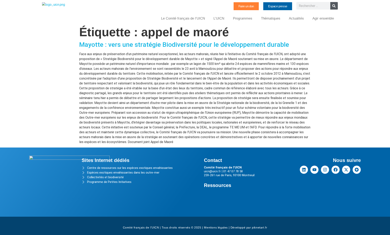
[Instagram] (325, 170)
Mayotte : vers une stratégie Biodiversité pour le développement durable (184, 44)
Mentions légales (216, 227)
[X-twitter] (346, 170)
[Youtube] (314, 170)
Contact (213, 160)
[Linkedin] (304, 170)
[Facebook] (336, 170)
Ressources (217, 185)
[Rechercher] (334, 6)
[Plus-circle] (357, 170)
